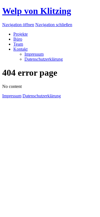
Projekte (20, 34)
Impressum (34, 54)
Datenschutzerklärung (43, 59)
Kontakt (20, 49)
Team (18, 44)
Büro (17, 39)
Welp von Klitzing (36, 11)
